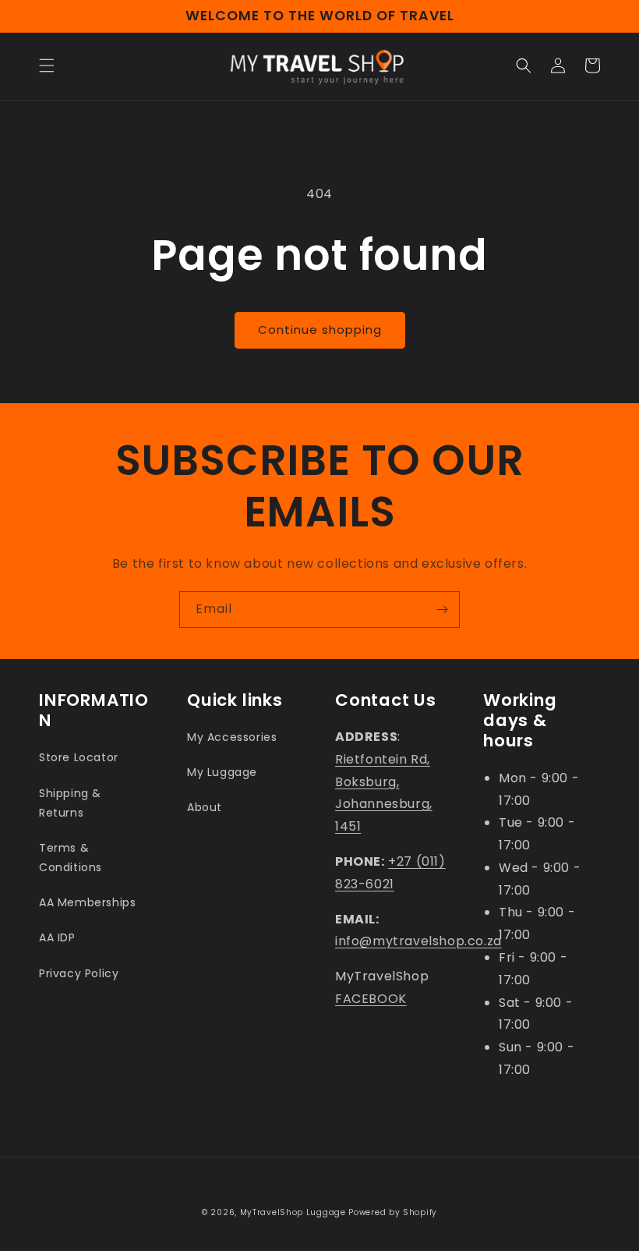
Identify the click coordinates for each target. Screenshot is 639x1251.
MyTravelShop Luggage (293, 1212)
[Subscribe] (442, 609)
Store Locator (78, 757)
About (204, 807)
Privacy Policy (78, 973)
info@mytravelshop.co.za (418, 941)
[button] (47, 65)
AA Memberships (87, 902)
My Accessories (232, 737)
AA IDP (57, 937)
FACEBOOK (371, 999)
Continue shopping (320, 329)
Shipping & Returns (70, 802)
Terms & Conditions (70, 857)
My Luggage (222, 772)
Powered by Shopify (392, 1212)
